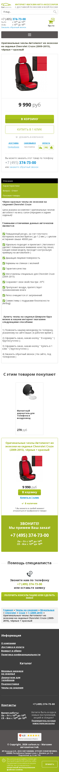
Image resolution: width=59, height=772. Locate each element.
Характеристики (11, 185)
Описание (8, 180)
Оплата (46, 143)
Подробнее (13, 146)
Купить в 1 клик (29, 129)
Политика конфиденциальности (20, 654)
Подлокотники (10, 683)
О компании (8, 643)
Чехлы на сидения (27, 610)
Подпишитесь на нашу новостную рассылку (44, 722)
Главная (8, 610)
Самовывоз (30, 143)
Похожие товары (11, 195)
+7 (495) (13, 19)
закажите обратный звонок (23, 166)
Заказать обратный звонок (13, 27)
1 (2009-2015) (35, 612)
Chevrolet (10, 612)
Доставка (13, 143)
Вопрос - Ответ (10, 190)
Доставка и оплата (12, 646)
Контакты (8, 705)
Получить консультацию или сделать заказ (29, 596)
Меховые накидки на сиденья (12, 672)
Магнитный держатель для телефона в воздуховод (25, 414)
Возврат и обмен (11, 650)
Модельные (47, 610)
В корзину (29, 119)
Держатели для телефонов (10, 679)
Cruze (22, 612)
